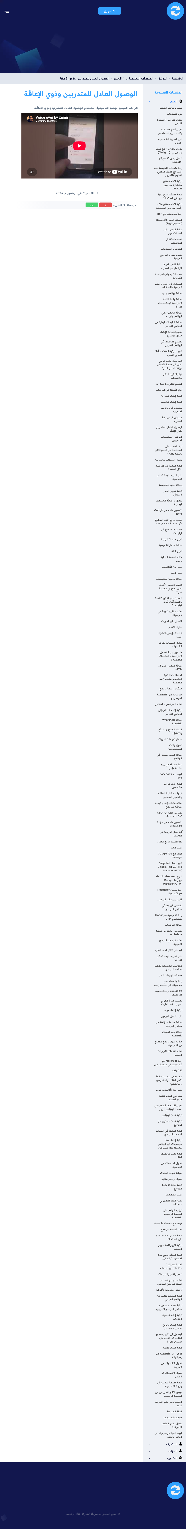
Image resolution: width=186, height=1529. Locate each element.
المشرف (171, 1444)
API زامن (177, 1070)
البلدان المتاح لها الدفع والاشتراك (170, 731)
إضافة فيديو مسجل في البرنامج (169, 756)
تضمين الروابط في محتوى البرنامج (172, 907)
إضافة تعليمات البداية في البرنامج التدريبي (168, 324)
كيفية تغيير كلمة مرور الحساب (170, 1247)
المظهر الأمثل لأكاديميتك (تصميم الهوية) (168, 221)
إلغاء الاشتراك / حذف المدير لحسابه (171, 1266)
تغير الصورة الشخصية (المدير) (170, 140)
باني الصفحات (174, 113)
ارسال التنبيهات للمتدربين (168, 459)
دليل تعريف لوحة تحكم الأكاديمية (169, 477)
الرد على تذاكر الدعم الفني (168, 950)
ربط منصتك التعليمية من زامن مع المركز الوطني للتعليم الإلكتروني (168, 171)
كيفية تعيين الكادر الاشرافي (172, 492)
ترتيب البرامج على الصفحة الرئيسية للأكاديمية (172, 1214)
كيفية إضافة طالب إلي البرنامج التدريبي (170, 712)
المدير (173, 101)
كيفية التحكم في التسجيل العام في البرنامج (168, 1132)
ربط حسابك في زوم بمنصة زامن (171, 766)
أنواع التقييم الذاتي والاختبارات (172, 375)
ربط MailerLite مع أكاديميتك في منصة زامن (168, 1062)
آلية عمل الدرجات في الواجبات (170, 833)
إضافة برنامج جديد (172, 293)
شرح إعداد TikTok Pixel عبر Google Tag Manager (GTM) (169, 880)
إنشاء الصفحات (173, 1194)
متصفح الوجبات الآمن (170, 975)
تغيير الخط (176, 572)
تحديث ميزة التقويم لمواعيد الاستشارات (171, 1002)
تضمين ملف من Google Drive (168, 512)
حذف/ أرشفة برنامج (170, 688)
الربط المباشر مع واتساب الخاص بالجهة (168, 1434)
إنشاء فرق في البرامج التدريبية (170, 942)
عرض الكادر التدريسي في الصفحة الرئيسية (168, 1394)
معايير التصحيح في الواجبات (171, 531)
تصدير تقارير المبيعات (170, 1274)
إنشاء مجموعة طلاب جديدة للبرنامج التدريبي (169, 1281)
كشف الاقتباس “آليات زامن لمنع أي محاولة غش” (170, 588)
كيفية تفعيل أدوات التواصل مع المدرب (171, 266)
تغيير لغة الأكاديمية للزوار (169, 1089)
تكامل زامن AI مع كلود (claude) (169, 160)
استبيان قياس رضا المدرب (172, 419)
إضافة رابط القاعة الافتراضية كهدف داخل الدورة (170, 303)
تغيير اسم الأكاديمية (171, 539)
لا (105, 205)
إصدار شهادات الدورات (170, 739)
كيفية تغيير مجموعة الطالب (171, 1155)
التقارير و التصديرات (171, 248)
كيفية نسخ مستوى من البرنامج (170, 1122)
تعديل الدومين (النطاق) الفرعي (169, 121)
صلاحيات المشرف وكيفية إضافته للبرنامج (168, 967)
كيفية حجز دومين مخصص (172, 785)
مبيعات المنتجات (172, 1417)
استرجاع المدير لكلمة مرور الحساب (170, 1097)
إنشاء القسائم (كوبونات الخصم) (170, 1053)
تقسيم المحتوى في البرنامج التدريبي (171, 343)
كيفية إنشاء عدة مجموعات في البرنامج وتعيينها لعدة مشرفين (170, 1144)
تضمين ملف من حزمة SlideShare (169, 824)
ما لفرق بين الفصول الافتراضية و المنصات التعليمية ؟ (170, 656)
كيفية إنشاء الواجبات (171, 401)
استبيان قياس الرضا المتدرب (171, 409)
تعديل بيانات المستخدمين (175, 746)
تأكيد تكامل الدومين (171, 1016)
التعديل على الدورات (171, 621)
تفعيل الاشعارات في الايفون (171, 1374)
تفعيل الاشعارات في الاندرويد (171, 1365)
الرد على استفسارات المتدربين (171, 438)
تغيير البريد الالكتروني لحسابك (171, 1202)
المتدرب (172, 1458)
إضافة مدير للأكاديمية (170, 485)
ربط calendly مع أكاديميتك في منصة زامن (168, 983)
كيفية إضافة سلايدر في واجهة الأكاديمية (169, 1384)
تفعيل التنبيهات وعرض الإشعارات (170, 644)
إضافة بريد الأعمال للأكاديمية (172, 1033)
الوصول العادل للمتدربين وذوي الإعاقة (169, 428)
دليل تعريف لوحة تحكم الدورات (169, 957)
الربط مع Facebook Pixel (171, 775)
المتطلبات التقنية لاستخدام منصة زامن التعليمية (170, 679)
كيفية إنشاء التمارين (171, 395)
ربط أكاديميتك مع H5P (169, 213)
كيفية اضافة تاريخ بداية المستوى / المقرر (169, 1256)
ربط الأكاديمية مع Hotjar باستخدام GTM (168, 916)
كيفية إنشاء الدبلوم (172, 1347)
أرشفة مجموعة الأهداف (169, 1289)
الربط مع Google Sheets (168, 1223)
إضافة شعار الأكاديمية (170, 545)
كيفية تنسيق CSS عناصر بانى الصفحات (169, 1237)
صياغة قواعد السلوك (171, 1173)
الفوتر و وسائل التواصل (169, 899)
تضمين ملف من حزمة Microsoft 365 (169, 814)
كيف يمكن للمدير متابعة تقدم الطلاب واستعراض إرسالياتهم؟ (169, 1080)
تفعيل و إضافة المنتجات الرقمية (169, 502)
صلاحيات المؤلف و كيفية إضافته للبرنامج (168, 804)
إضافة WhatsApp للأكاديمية (172, 721)
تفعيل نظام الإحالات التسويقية (171, 1425)
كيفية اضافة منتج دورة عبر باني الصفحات (170, 196)
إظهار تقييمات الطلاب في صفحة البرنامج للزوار (168, 1107)
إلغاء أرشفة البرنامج (171, 1229)
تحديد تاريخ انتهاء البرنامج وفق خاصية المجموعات (168, 521)
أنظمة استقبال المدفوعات (174, 240)
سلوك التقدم (175, 627)
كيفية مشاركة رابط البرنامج (172, 1186)
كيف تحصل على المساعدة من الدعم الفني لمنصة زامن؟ (168, 450)
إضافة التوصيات (173, 924)
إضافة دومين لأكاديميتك (169, 578)
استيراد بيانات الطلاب (170, 107)
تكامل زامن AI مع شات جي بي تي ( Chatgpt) (168, 150)
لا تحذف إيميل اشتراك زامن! (170, 634)
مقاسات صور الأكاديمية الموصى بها (169, 696)
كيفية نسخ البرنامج (172, 1115)
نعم (92, 205)
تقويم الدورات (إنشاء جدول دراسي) (171, 333)
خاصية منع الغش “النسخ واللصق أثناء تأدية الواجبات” (168, 601)
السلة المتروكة (174, 1411)
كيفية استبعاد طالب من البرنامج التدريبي (169, 1297)
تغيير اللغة (176, 551)
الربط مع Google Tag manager (170, 855)
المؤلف (172, 1451)
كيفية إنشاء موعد (173, 1010)
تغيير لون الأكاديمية (172, 566)
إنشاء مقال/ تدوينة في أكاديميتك (170, 613)
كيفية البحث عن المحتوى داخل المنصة (168, 467)
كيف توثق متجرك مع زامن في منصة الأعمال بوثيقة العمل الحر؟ (169, 364)
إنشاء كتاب (176, 847)
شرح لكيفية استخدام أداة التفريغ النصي (168, 353)
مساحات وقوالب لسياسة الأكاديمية (168, 275)
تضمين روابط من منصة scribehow (168, 932)
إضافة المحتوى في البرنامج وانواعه (171, 314)
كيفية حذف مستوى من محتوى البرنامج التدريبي (169, 1307)
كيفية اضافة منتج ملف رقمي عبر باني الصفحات (169, 206)
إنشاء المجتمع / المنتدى (168, 704)
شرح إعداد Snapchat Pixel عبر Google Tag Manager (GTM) (170, 867)
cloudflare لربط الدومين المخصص (168, 992)
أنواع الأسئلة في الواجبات (169, 389)
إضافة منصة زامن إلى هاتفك (170, 667)
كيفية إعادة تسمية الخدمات (172, 1316)
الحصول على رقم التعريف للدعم (168, 1403)
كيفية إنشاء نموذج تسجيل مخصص (172, 1326)
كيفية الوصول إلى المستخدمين (172, 231)
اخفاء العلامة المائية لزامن (171, 559)
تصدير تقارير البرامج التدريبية (171, 256)
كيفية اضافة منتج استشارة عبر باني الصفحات (172, 185)
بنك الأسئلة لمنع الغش (169, 841)
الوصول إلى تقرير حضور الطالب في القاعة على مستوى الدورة (169, 1338)
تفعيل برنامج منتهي (171, 1179)
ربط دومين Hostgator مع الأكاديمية (169, 891)
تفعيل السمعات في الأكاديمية (171, 1165)
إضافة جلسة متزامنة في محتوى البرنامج (168, 1024)
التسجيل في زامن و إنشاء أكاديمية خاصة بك (168, 285)
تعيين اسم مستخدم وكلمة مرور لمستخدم (170, 131)
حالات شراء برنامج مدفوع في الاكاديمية (168, 1043)
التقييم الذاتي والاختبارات (169, 383)
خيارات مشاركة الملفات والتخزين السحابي (169, 795)
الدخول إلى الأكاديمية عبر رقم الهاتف (169, 1355)
